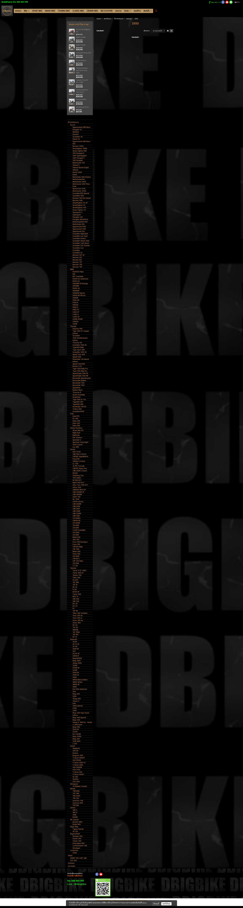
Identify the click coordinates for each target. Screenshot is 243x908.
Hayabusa (76, 748)
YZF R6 (75, 611)
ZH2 (74, 651)
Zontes (72, 808)
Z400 (75, 708)
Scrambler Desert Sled (81, 241)
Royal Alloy (74, 827)
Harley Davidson (76, 428)
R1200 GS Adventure (80, 279)
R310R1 (75, 817)
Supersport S (77, 212)
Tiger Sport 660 (79, 350)
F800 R (75, 307)
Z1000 (75, 665)
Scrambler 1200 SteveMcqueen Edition (80, 338)
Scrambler (76, 250)
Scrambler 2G (78, 137)
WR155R (75, 630)
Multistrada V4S (79, 163)
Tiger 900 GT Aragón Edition (81, 332)
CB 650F (76, 528)
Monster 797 (77, 262)
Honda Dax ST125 (82, 107)
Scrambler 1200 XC (80, 352)
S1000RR (76, 286)
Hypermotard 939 (79, 229)
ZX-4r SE (76, 644)
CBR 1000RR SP (78, 492)
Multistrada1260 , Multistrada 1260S (79, 180)
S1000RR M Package (80, 283)
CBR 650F (76, 509)
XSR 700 (76, 601)
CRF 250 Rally (78, 561)
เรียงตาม (147, 31)
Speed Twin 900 (79, 354)
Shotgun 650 (77, 836)
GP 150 (75, 831)
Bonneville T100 (78, 385)
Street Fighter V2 (79, 210)
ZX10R (75, 670)
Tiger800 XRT (78, 402)
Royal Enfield (75, 834)
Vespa (70, 855)
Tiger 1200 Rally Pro (80, 369)
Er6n (74, 703)
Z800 (75, 687)
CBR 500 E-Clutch (79, 454)
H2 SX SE (76, 653)
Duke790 (76, 416)
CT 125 (75, 566)
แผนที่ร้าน (137, 10)
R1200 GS (76, 288)
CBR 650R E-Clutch (80, 471)
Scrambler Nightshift (80, 234)
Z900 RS (76, 672)
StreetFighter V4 (79, 205)
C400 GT (76, 317)
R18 (74, 274)
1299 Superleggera (80, 156)
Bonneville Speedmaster (82, 378)
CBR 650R (76, 506)
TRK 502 (76, 798)
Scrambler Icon (78, 248)
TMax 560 (76, 577)
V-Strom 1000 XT (79, 762)
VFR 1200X (77, 478)
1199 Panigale (78, 160)
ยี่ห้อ (26, 10)
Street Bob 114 (78, 430)
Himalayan (76, 848)
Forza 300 (76, 554)
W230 (75, 642)
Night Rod (76, 433)
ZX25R (75, 732)
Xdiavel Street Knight (81, 167)
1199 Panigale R (78, 153)
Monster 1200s (78, 146)
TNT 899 (76, 793)
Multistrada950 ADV (80, 222)
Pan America (77, 437)
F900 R (75, 302)
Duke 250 (76, 423)
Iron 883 (76, 447)
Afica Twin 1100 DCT (80, 485)
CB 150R (76, 563)
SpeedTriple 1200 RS (80, 373)
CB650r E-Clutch (79, 461)
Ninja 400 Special (79, 717)
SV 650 (75, 777)
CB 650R (76, 525)
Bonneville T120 (78, 383)
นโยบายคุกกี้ (84, 905)
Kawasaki (73, 639)
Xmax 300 (77, 623)
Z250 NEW (76, 741)
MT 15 (75, 637)
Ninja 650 (76, 694)
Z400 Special (78, 706)
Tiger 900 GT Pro (79, 399)
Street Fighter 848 (80, 151)
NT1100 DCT (77, 480)
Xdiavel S (76, 165)
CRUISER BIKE (92, 10)
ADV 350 (76, 539)
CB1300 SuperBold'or (80, 456)
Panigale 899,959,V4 (80, 219)
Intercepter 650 (78, 843)
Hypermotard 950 (79, 226)
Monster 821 (77, 260)
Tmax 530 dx (78, 615)
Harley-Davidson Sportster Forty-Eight (82, 70)
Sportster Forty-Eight (80, 442)
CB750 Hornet (78, 501)
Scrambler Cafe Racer (81, 243)
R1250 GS (76, 281)
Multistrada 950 (78, 224)
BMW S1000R (80, 37)
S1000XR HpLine (79, 293)
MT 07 (75, 606)
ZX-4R (75, 646)
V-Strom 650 (77, 772)
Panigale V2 (77, 129)
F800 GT (76, 310)
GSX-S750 (76, 770)
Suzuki (72, 746)
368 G (75, 810)
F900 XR (76, 300)
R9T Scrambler (78, 276)
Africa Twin (77, 487)
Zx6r (74, 691)
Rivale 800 (77, 824)
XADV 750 (76, 497)
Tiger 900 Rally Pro (80, 371)
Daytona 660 (77, 329)
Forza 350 (76, 544)
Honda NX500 (81, 99)
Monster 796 (77, 264)
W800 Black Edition (80, 680)
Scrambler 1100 (78, 196)
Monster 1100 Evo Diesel (82, 198)
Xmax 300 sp (78, 620)
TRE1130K (76, 791)
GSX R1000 (77, 760)
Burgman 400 (78, 755)
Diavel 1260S (77, 172)
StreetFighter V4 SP (80, 203)
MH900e (76, 132)
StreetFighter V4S (79, 207)
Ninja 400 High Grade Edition (81, 714)
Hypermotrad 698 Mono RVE (81, 142)
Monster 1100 (77, 200)
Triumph (73, 326)
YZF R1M (76, 582)
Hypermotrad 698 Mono (81, 127)
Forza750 (76, 459)
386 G (75, 812)
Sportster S (77, 440)
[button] (156, 11)
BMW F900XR (80, 45)
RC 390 (75, 418)
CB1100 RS (76, 520)
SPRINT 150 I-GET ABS (78, 858)
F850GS (75, 305)
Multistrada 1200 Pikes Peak (81, 185)
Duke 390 (76, 426)
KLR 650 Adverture (80, 689)
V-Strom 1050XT (79, 758)
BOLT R (75, 596)
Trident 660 (77, 409)
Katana (75, 753)
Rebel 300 (76, 551)
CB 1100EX (76, 518)
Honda (72, 449)
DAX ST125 (77, 452)
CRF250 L (76, 558)
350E (74, 815)
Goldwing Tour (78, 475)
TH (237, 2)
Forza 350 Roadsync (80, 542)
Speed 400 (77, 357)
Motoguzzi (74, 784)
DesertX (76, 134)
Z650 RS (76, 649)
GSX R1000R (77, 767)
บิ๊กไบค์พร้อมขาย (73, 122)
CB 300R (76, 556)
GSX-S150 (76, 781)
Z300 (75, 710)
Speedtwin (77, 388)
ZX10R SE (76, 668)
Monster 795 (77, 267)
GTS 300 (73, 860)
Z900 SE (76, 675)
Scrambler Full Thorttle (81, 245)
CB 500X (76, 532)
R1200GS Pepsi (78, 272)
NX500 (75, 473)
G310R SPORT (78, 319)
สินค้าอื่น (147, 10)
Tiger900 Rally (78, 347)
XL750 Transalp (78, 466)
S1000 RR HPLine (79, 295)
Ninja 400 (76, 720)
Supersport (77, 215)
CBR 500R (76, 511)
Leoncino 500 (78, 803)
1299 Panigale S (78, 158)
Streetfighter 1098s (80, 148)
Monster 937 (77, 257)
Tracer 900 (77, 594)
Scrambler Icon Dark (80, 236)
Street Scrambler (79, 395)
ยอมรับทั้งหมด (166, 904)
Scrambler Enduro (79, 238)
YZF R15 (75, 634)
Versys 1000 (77, 663)
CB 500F (76, 535)
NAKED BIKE (50, 10)
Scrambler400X (78, 411)
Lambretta (74, 850)
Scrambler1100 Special (81, 193)
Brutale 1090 (77, 822)
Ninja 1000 (77, 661)
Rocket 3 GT (77, 366)
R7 (74, 608)
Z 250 (75, 743)
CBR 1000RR (77, 494)
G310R (75, 324)
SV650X (76, 779)
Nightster (76, 435)
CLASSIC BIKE (78, 10)
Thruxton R (77, 392)
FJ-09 (75, 589)
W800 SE (76, 684)
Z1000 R (76, 656)
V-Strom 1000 (78, 765)
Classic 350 (77, 841)
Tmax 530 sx (77, 618)
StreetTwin (76, 397)
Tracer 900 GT (78, 573)
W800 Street (77, 682)
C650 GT (76, 312)
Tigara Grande (78, 829)
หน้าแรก (18, 10)
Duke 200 (76, 421)
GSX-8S (75, 751)
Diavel (75, 175)
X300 (75, 853)
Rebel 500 (76, 537)
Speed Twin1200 (79, 364)
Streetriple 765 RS (79, 407)
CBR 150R (76, 516)
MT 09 (75, 604)
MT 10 (75, 587)
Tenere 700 (77, 575)
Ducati (72, 125)
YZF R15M (76, 632)
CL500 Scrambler (79, 530)
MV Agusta (74, 819)
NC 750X (76, 499)
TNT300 (76, 805)
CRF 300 (76, 549)
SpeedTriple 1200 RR (80, 376)
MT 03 (75, 625)
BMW (72, 269)
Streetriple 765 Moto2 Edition (81, 360)
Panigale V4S (78, 217)
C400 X (76, 314)
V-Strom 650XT (78, 774)
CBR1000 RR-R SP (79, 490)
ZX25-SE (76, 729)
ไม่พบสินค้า (100, 31)
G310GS (75, 321)
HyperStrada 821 (79, 231)
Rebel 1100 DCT (78, 482)
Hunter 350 (77, 838)
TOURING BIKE (64, 10)
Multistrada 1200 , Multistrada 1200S (79, 190)
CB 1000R (76, 523)
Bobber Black (77, 390)
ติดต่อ (126, 10)
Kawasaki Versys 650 (83, 53)
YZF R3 (75, 627)
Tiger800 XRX (78, 404)
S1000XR (76, 291)
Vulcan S (76, 701)
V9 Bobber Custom (80, 786)
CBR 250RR (77, 513)
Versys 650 (77, 699)
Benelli (72, 789)
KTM (71, 414)
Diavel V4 (76, 139)
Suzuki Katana (81, 60)
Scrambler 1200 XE (80, 345)
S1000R (75, 298)
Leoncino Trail (78, 800)
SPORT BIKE (37, 10)
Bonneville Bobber (79, 380)
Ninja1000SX (77, 658)
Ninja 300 (76, 727)
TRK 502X (76, 796)
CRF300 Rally (78, 547)
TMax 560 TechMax (80, 613)
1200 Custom (78, 445)
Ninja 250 (76, 739)
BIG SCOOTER (106, 10)
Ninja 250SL (77, 736)
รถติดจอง (71, 863)
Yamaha (73, 568)
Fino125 (75, 580)
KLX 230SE (77, 734)
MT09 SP (76, 592)
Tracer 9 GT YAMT (79, 570)
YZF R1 (75, 585)
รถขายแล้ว (71, 866)
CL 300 (75, 463)
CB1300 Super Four (80, 468)
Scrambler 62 (77, 253)
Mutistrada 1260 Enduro (82, 177)
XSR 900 (76, 599)
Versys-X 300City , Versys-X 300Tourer (82, 723)
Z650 (74, 696)
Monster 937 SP (78, 255)
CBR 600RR (77, 504)
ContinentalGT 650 (80, 846)
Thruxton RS (77, 343)
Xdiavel (75, 170)
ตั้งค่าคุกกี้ (156, 904)
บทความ (118, 10)
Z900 (75, 677)
